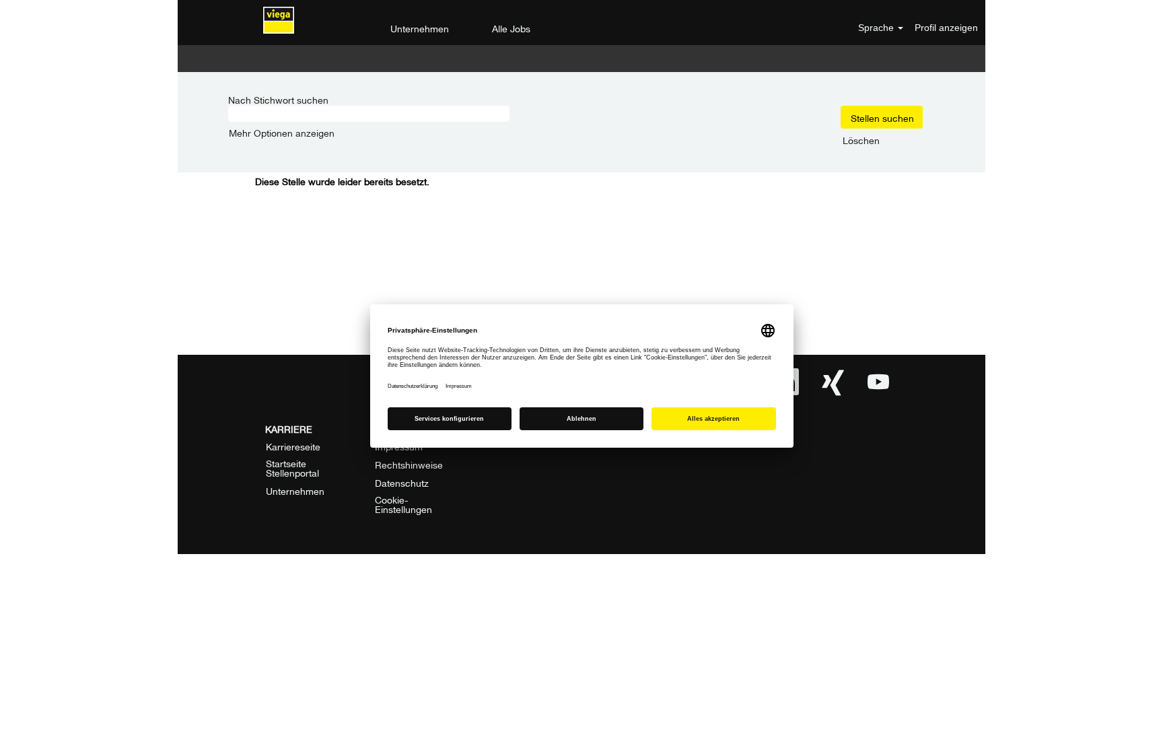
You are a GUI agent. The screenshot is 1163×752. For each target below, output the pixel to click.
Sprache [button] (877, 27)
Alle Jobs (511, 27)
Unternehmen (419, 27)
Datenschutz (402, 482)
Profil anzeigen (946, 27)
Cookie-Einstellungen (403, 503)
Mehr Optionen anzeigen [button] (281, 132)
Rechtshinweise (409, 463)
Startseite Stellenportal (292, 467)
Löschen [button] (861, 139)
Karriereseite (293, 445)
